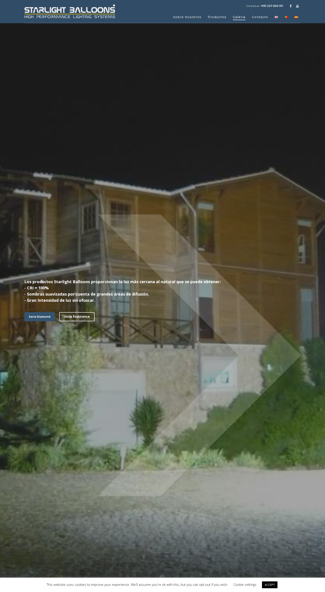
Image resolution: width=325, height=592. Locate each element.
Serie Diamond (39, 317)
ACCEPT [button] (270, 585)
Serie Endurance (77, 316)
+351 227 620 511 (271, 6)
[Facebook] (290, 6)
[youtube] (297, 6)
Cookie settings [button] (244, 584)
